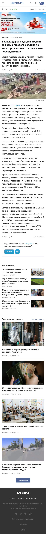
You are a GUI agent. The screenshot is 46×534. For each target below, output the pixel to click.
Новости (13, 498)
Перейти (9, 251)
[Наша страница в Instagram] (15, 514)
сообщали (15, 105)
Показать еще (23, 480)
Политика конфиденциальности (23, 519)
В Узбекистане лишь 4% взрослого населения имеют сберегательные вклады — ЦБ (22, 389)
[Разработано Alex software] (23, 529)
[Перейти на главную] (17, 3)
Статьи (21, 498)
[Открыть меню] (3, 3)
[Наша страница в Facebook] (25, 514)
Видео (33, 498)
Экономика (5, 394)
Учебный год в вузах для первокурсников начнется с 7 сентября (20, 350)
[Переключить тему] (41, 3)
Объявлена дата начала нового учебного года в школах (22, 427)
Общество (5, 37)
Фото (28, 498)
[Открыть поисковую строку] (31, 3)
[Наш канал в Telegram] (20, 514)
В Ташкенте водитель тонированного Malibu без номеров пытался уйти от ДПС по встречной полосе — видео (21, 467)
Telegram (28, 244)
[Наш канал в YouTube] (30, 514)
